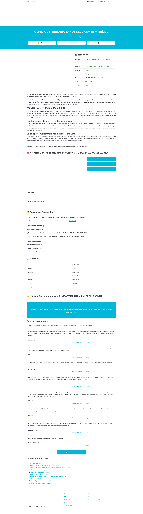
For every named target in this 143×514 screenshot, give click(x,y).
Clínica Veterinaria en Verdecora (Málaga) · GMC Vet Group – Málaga (50, 468)
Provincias (101, 2)
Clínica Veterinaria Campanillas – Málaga (42, 470)
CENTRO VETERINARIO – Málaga (39, 474)
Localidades (91, 2)
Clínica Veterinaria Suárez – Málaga (40, 483)
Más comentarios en (80, 342)
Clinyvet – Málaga (35, 479)
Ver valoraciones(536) (81, 86)
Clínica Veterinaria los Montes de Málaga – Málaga (45, 465)
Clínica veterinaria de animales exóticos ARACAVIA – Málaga (48, 476)
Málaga (74, 37)
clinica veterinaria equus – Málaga (40, 472)
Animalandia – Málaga (36, 463)
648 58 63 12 (72, 221)
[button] (114, 2)
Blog (109, 2)
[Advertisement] (71, 14)
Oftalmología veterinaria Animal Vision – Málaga (44, 481)
